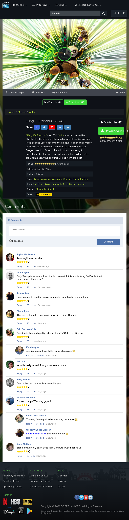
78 (27, 323)
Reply (19, 266)
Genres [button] (63, 5)
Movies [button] (20, 5)
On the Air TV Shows (41, 486)
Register (119, 13)
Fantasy (84, 179)
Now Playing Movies (14, 475)
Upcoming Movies (12, 486)
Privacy (62, 480)
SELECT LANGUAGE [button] (88, 5)
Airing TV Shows (39, 475)
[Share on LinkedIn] (60, 127)
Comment (108, 242)
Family (76, 179)
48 (27, 373)
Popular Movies (11, 480)
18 (27, 266)
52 (27, 391)
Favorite (40, 92)
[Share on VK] (67, 127)
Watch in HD (53, 102)
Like (33, 266)
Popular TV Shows (40, 480)
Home (11, 112)
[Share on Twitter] (44, 127)
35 (27, 305)
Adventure (46, 179)
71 (27, 287)
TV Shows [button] (41, 5)
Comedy (67, 179)
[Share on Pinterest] (52, 127)
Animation (57, 179)
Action (32, 112)
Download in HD (114, 131)
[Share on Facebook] (37, 127)
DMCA (61, 486)
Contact (62, 475)
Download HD (76, 102)
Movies (22, 112)
